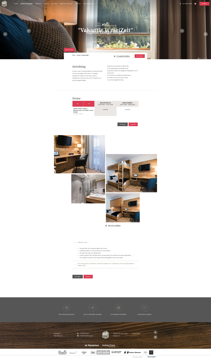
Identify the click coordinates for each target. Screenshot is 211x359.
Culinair (46, 4)
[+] (79, 154)
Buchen (133, 124)
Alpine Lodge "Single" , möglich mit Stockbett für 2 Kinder (83, 110)
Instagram (155, 337)
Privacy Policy (136, 333)
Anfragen (123, 124)
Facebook (155, 332)
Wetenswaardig (88, 4)
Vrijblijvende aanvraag (120, 333)
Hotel (16, 4)
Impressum (116, 336)
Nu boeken (139, 56)
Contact (78, 4)
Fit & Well (54, 4)
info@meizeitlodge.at (86, 336)
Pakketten (38, 4)
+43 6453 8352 (84, 333)
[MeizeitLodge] (4, 3)
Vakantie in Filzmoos (66, 4)
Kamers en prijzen (26, 4)
